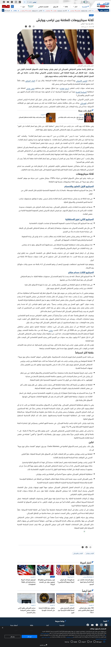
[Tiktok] (20, 2)
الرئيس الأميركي (81, 80)
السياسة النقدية (81, 91)
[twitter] (97, 625)
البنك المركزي (30, 80)
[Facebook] (4, 2)
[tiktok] (106, 625)
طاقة (31, 625)
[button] (30, 2)
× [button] (2, 627)
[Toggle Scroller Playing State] (3, 10)
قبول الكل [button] (29, 636)
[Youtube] (8, 2)
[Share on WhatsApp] (34, 26)
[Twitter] (12, 2)
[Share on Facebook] (30, 26)
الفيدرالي (83, 103)
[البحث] (12, 6)
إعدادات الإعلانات (69, 637)
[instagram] (101, 625)
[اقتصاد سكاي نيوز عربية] (99, 5)
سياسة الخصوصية (99, 639)
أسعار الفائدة (64, 88)
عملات (27, 10)
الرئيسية (84, 6)
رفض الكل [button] (13, 636)
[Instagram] (16, 2)
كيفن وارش (30, 88)
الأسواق (55, 6)
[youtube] (92, 625)
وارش (51, 330)
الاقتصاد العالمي (43, 6)
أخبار (47, 625)
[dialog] (55, 636)
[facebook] (88, 625)
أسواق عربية (14, 625)
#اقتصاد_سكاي (104, 10)
